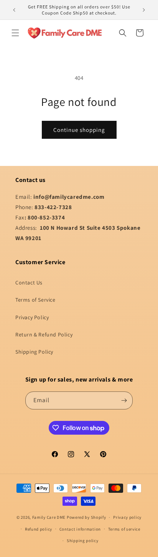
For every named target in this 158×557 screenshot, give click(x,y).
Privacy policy (127, 517)
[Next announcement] (143, 10)
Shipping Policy (34, 351)
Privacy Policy (32, 317)
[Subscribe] (123, 400)
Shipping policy (83, 540)
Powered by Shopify (86, 517)
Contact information (80, 529)
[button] (15, 32)
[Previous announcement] (14, 10)
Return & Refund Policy (43, 334)
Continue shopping (79, 129)
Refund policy (38, 529)
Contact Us (29, 282)
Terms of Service (35, 299)
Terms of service (124, 529)
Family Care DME (49, 517)
